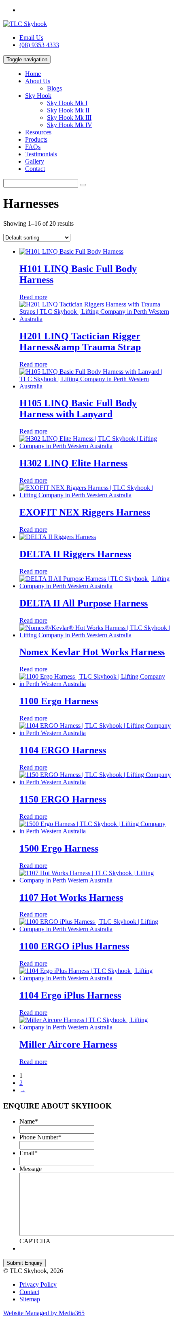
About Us (37, 81)
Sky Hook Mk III (69, 117)
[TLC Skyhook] (25, 23)
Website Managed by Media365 (44, 1312)
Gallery (34, 161)
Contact (35, 168)
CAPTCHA (35, 1241)
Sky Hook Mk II (68, 110)
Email (28, 1153)
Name (28, 1121)
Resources (38, 132)
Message (30, 1168)
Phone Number (40, 1137)
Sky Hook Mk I (67, 102)
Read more (33, 296)
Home (33, 73)
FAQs (32, 146)
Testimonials (41, 154)
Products (36, 139)
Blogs (54, 88)
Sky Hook (38, 95)
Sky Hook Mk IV (69, 124)
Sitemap (29, 1299)
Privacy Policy (38, 1284)
